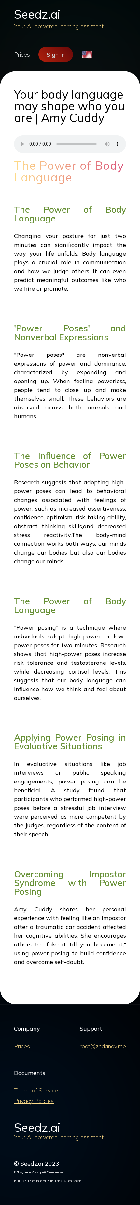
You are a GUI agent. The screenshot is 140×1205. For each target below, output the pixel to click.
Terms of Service (36, 1090)
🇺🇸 (86, 54)
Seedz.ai (37, 14)
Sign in (56, 54)
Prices (22, 54)
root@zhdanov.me (103, 1046)
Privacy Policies (34, 1101)
